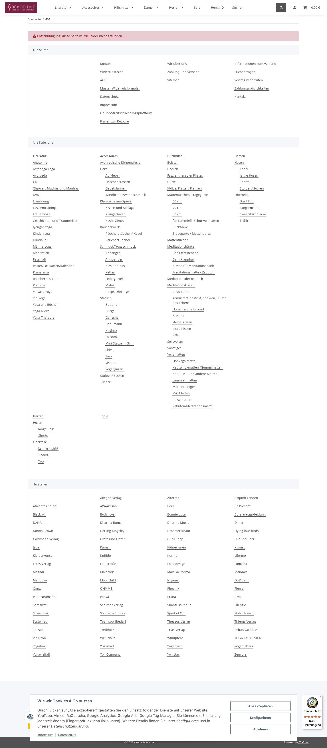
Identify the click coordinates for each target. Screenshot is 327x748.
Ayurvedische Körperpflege (120, 162)
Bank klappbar (183, 259)
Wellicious (107, 638)
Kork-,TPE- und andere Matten (195, 374)
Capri (244, 169)
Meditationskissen (180, 285)
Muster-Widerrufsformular (120, 88)
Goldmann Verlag (46, 539)
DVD (36, 195)
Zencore (240, 654)
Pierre (238, 588)
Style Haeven (244, 613)
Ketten (110, 272)
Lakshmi (111, 337)
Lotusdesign (176, 564)
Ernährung (41, 201)
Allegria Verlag (111, 498)
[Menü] (320, 697)
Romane (39, 285)
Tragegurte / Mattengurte (192, 233)
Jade (36, 547)
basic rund (181, 291)
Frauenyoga (41, 214)
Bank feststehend (186, 253)
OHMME (106, 588)
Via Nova (39, 638)
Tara (108, 356)
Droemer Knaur (178, 531)
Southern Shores (112, 613)
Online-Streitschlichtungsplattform (126, 113)
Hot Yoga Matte (184, 361)
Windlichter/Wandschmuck (125, 195)
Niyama (173, 580)
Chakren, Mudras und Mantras (56, 188)
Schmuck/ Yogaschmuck (118, 246)
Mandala (241, 572)
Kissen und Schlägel (120, 208)
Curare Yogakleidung (250, 514)
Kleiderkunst (42, 555)
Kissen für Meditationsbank (193, 266)
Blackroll (39, 514)
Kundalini (40, 240)
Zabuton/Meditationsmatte (193, 406)
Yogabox (39, 646)
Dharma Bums (110, 522)
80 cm (177, 214)
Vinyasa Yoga (42, 291)
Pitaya (104, 597)
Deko (103, 169)
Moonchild (108, 580)
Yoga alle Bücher (45, 304)
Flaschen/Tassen (117, 182)
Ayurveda (40, 175)
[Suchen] (281, 7)
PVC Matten (181, 393)
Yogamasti (175, 646)
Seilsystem (175, 341)
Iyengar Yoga (42, 227)
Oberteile (241, 195)
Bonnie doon (176, 514)
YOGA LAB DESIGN (248, 638)
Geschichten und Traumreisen (55, 220)
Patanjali (39, 259)
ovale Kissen (182, 328)
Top (41, 461)
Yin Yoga (39, 298)
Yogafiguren (114, 369)
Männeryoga (42, 246)
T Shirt (245, 220)
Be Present (242, 506)
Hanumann (113, 324)
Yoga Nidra (41, 311)
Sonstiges (174, 348)
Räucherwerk (110, 227)
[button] (219, 7)
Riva (237, 597)
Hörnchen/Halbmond (188, 309)
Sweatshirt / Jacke (253, 214)
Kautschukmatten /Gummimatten (197, 367)
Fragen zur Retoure (114, 121)
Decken (172, 169)
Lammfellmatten (185, 380)
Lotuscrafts (108, 564)
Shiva (109, 350)
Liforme (240, 555)
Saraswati (40, 605)
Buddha (111, 304)
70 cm (177, 208)
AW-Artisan (108, 506)
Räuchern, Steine (45, 279)
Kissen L (179, 316)
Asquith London (246, 498)
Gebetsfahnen (116, 188)
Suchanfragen (244, 72)
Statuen (106, 298)
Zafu (176, 335)
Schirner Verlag (111, 605)
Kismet (239, 547)
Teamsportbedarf (113, 621)
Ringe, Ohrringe (117, 291)
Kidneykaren (176, 547)
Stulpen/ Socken (112, 375)
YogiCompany (110, 654)
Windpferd (175, 638)
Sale (105, 416)
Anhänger (112, 253)
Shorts (244, 182)
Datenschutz (67, 735)
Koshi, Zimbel (115, 220)
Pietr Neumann (44, 597)
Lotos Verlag (42, 564)
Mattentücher (177, 240)
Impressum (45, 735)
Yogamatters (243, 646)
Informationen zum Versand (255, 63)
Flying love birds (246, 531)
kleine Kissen (182, 322)
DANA (37, 522)
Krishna (111, 330)
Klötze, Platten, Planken (184, 188)
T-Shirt (43, 455)
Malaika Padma (178, 572)
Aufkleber (112, 175)
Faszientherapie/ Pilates (185, 175)
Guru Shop (175, 539)
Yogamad (107, 646)
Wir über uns (177, 63)
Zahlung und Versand (183, 72)
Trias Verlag (176, 630)
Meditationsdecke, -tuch (185, 279)
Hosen (239, 162)
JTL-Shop (304, 742)
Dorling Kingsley (112, 531)
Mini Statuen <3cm (119, 343)
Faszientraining (44, 208)
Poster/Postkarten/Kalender (53, 266)
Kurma (172, 555)
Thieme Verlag (245, 621)
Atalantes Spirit (44, 506)
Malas (109, 285)
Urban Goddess (246, 630)
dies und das (115, 266)
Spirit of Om (176, 613)
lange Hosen (249, 175)
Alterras (173, 498)
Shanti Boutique (179, 605)
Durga (110, 311)
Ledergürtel (114, 279)
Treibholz (107, 630)
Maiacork (107, 572)
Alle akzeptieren (260, 706)
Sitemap (173, 80)
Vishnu (110, 363)
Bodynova (107, 514)
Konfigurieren (260, 717)
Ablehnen (260, 729)
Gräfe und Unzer (112, 539)
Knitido (105, 555)
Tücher (105, 382)
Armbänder (114, 259)
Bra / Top (246, 201)
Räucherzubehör (117, 240)
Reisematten (182, 399)
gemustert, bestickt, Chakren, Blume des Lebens (199, 300)
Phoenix (173, 588)
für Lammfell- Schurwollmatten (196, 220)
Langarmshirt (250, 208)
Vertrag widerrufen (248, 80)
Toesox (38, 630)
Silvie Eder (40, 613)
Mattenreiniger (184, 387)
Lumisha (240, 564)
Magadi (38, 572)
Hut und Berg (244, 539)
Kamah (105, 547)
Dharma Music (178, 522)
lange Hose (46, 429)
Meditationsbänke (180, 246)
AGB (103, 80)
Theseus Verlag (178, 621)
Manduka (40, 580)
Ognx (37, 588)
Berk (170, 506)
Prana (171, 597)
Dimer (239, 522)
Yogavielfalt (41, 654)
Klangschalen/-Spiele (115, 201)
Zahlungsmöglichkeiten (251, 88)
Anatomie (40, 162)
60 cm (177, 201)
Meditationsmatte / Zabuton (193, 272)
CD (35, 182)
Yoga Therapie (43, 317)
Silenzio (240, 605)
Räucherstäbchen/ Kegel (123, 233)
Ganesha (112, 317)
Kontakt (105, 63)
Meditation (41, 253)
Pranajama (41, 272)
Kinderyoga (41, 233)
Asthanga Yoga (44, 169)
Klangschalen (115, 214)
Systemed (40, 621)
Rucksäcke (180, 227)
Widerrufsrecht (111, 72)
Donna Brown (43, 531)
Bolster (172, 162)
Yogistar (173, 654)
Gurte (171, 182)
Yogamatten (176, 354)
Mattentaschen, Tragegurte (187, 195)
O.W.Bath (241, 580)
